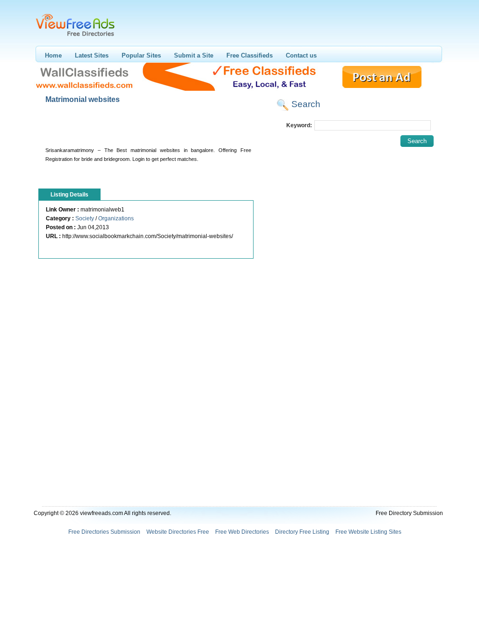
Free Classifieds (249, 55)
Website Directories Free (177, 532)
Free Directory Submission (409, 513)
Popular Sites (141, 55)
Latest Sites (92, 55)
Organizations (116, 218)
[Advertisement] (147, 127)
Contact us (301, 55)
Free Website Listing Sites (368, 532)
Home (53, 55)
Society (84, 218)
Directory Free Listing (302, 532)
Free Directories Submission (104, 532)
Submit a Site (193, 55)
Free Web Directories (242, 532)
